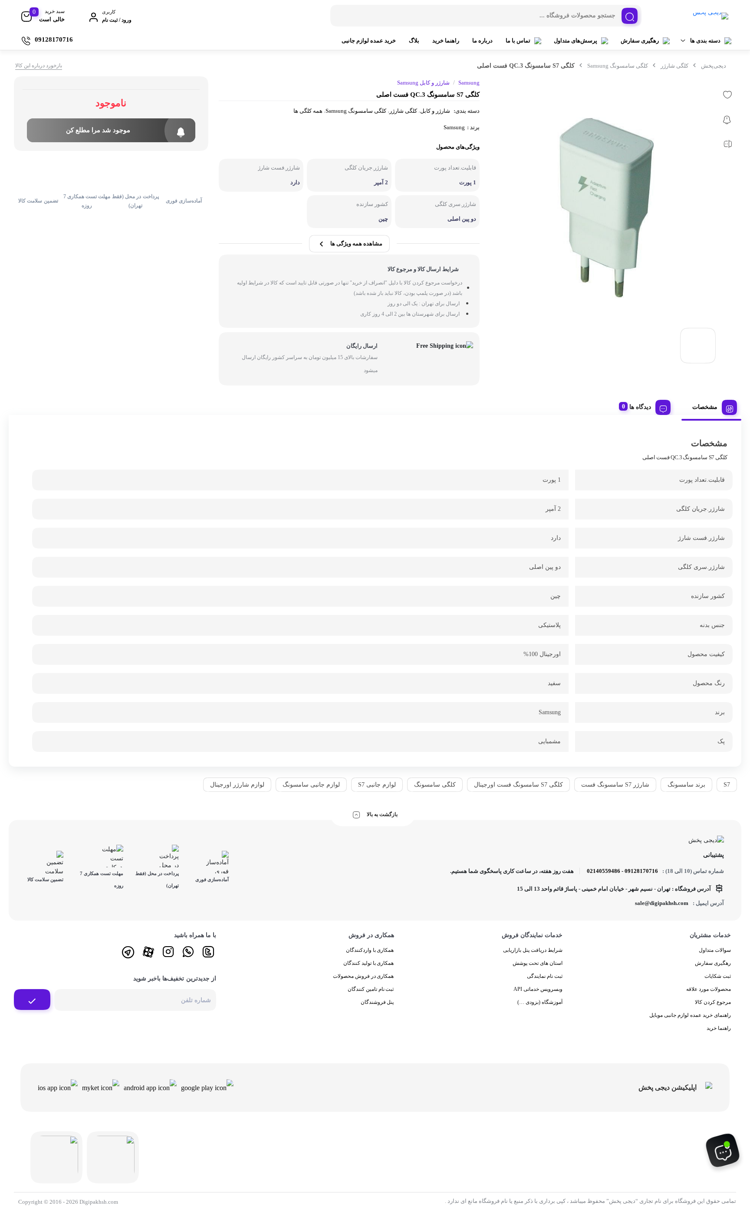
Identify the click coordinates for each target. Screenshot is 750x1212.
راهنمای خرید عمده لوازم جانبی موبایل (690, 1015)
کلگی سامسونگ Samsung (617, 65)
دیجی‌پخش (713, 65)
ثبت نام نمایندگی (544, 976)
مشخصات (704, 407)
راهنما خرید (445, 40)
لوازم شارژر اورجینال (237, 784)
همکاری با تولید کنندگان (368, 963)
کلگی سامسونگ (435, 784)
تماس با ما (518, 40)
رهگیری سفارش (640, 40)
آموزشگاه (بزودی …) (539, 1002)
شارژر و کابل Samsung (423, 82)
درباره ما (482, 40)
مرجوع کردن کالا (713, 1002)
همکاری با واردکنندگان (370, 950)
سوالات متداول (715, 950)
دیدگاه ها (640, 407)
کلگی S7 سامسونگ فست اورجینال (518, 784)
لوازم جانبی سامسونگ (311, 784)
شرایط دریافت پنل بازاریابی (532, 950)
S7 (727, 784)
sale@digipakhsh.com (661, 903)
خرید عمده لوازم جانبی (369, 40)
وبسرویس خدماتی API (537, 989)
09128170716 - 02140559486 (622, 871)
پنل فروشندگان (377, 1002)
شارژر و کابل (435, 111)
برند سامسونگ (686, 784)
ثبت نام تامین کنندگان (371, 989)
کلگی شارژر (674, 65)
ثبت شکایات (717, 976)
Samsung (454, 127)
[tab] (711, 405)
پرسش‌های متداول (575, 40)
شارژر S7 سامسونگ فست (615, 784)
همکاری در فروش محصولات (363, 976)
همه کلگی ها (307, 111)
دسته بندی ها (705, 40)
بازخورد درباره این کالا (38, 65)
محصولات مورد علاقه (708, 989)
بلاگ (414, 40)
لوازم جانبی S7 (377, 784)
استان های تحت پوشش (537, 963)
